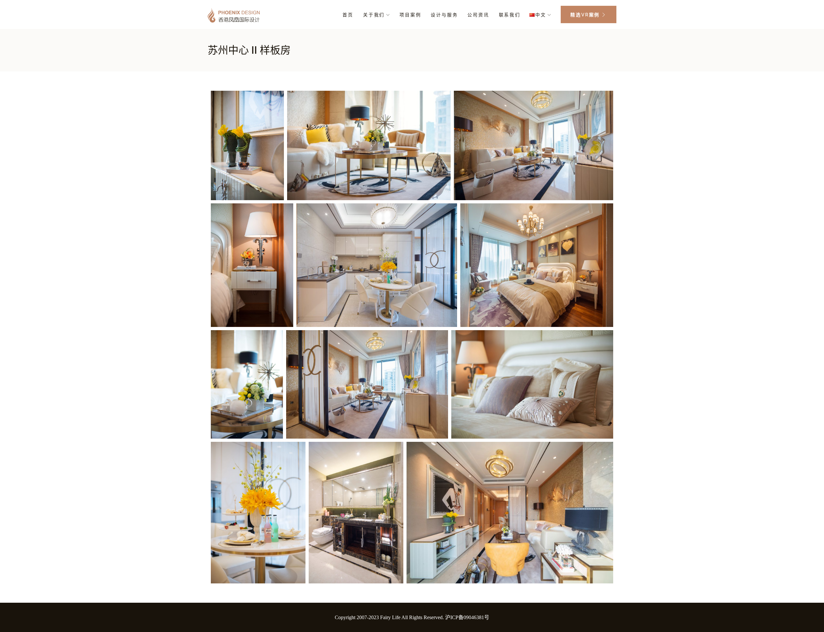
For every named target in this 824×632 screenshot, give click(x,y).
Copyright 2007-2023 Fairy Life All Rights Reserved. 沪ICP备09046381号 (412, 617)
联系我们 (509, 14)
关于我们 (374, 14)
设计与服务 (444, 14)
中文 (540, 14)
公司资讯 (478, 14)
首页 (347, 14)
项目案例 (410, 14)
